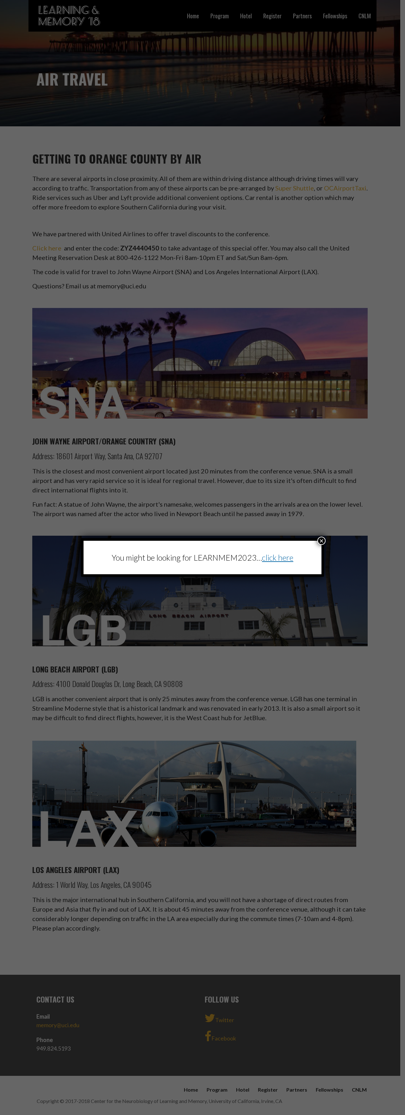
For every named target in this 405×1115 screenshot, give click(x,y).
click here (277, 557)
